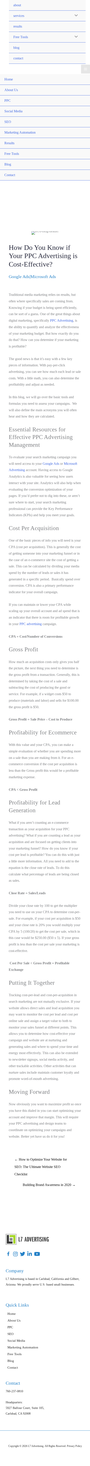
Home (8, 79)
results (17, 26)
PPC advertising (30, 624)
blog (16, 47)
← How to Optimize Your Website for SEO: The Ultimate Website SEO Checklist (40, 1161)
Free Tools (20, 37)
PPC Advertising (61, 320)
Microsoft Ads (43, 276)
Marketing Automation (20, 132)
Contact (9, 175)
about (17, 5)
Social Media (13, 111)
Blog (7, 164)
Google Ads (19, 276)
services (18, 16)
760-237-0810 (14, 1391)
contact (18, 58)
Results (9, 143)
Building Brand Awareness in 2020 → (49, 1185)
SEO (7, 122)
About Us (11, 90)
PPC (7, 100)
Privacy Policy (74, 1446)
